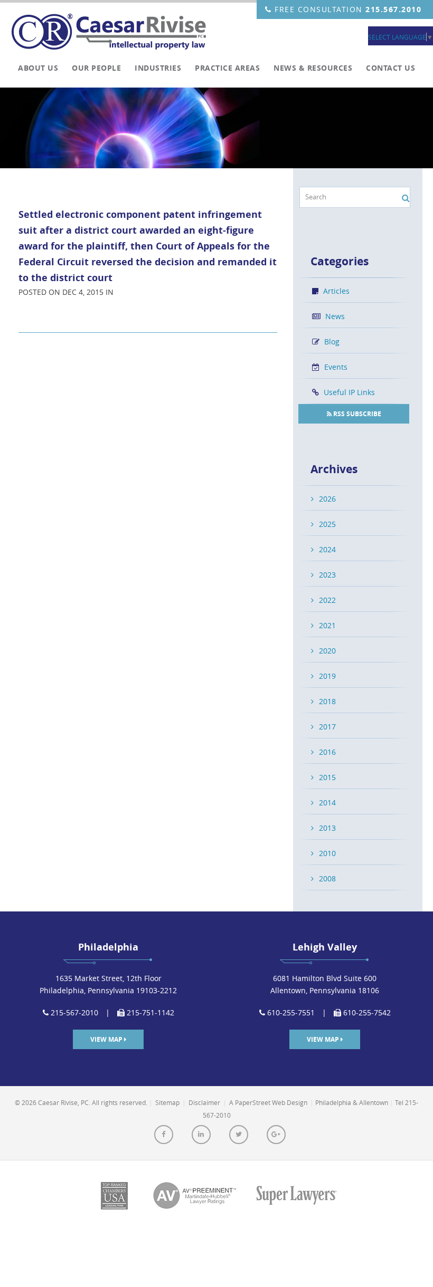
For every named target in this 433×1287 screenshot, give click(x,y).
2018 (327, 701)
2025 (327, 524)
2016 (327, 752)
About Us (38, 68)
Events (334, 367)
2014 (327, 803)
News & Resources (313, 68)
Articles (335, 291)
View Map (107, 1039)
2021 (327, 625)
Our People (96, 68)
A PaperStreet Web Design (268, 1102)
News (334, 316)
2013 (327, 828)
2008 (327, 878)
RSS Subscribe (356, 413)
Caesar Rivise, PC (113, 33)
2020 (327, 651)
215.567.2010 (393, 9)
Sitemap (167, 1102)
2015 (327, 777)
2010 (327, 853)
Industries (158, 68)
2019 (327, 676)
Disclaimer (204, 1102)
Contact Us (390, 68)
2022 (327, 600)
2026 (327, 499)
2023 (327, 575)
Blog (331, 342)
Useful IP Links (348, 392)
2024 (327, 549)
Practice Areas (227, 68)
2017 (327, 727)
